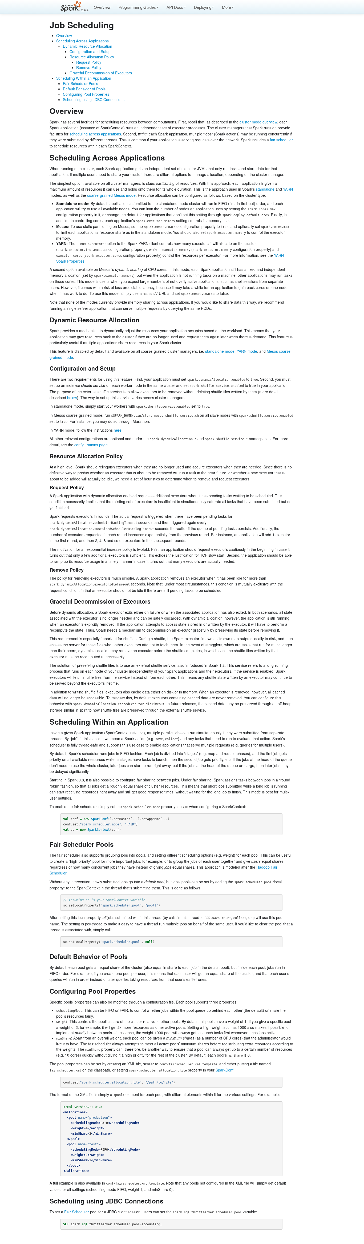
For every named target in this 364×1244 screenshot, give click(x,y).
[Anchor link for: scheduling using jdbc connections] (166, 1200)
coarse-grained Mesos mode (111, 195)
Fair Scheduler (76, 1211)
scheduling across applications (95, 134)
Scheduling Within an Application (83, 78)
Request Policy (88, 62)
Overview (102, 7)
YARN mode (247, 351)
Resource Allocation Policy (92, 56)
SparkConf (224, 1070)
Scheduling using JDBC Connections (93, 99)
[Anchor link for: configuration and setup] (118, 368)
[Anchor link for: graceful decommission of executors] (153, 601)
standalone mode (219, 351)
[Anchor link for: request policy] (86, 487)
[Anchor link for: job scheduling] (118, 24)
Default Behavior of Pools (84, 88)
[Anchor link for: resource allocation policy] (125, 456)
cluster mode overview (258, 122)
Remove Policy (88, 67)
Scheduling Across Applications (82, 40)
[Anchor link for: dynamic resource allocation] (143, 319)
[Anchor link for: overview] (87, 110)
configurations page (91, 444)
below (72, 397)
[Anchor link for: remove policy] (86, 569)
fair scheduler (281, 139)
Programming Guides (137, 7)
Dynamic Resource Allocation (87, 46)
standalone (265, 189)
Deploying (202, 7)
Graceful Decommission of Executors (101, 72)
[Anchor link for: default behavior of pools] (131, 956)
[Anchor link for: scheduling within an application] (172, 721)
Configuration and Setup (90, 51)
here (118, 430)
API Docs (175, 7)
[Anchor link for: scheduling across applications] (169, 157)
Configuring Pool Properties (86, 94)
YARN (288, 189)
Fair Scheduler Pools (80, 83)
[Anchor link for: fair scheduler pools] (117, 844)
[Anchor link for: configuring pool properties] (139, 991)
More (226, 7)
